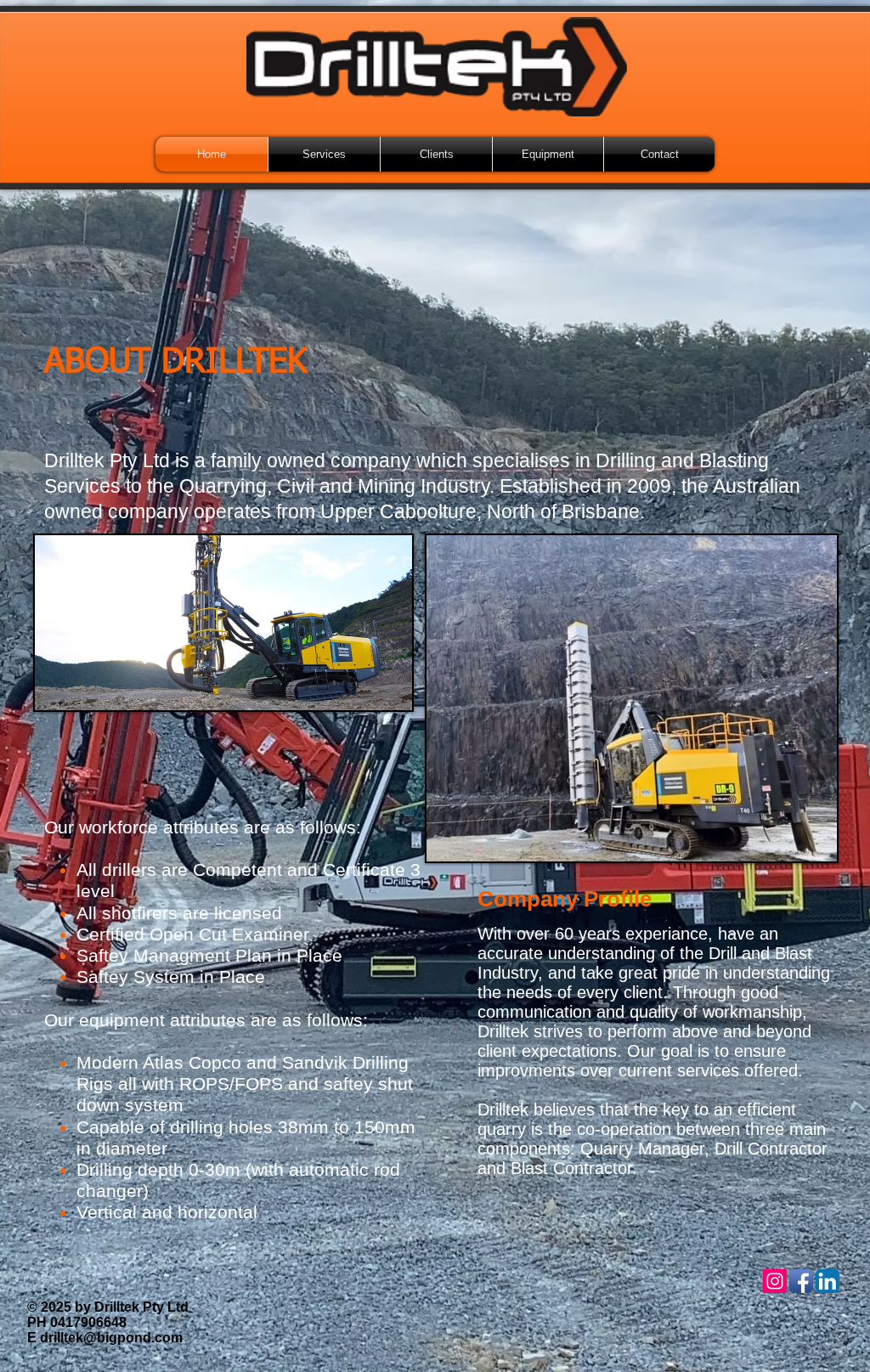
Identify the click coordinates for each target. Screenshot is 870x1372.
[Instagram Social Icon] (775, 1281)
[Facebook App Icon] (801, 1281)
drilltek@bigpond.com (111, 1337)
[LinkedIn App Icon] (827, 1281)
